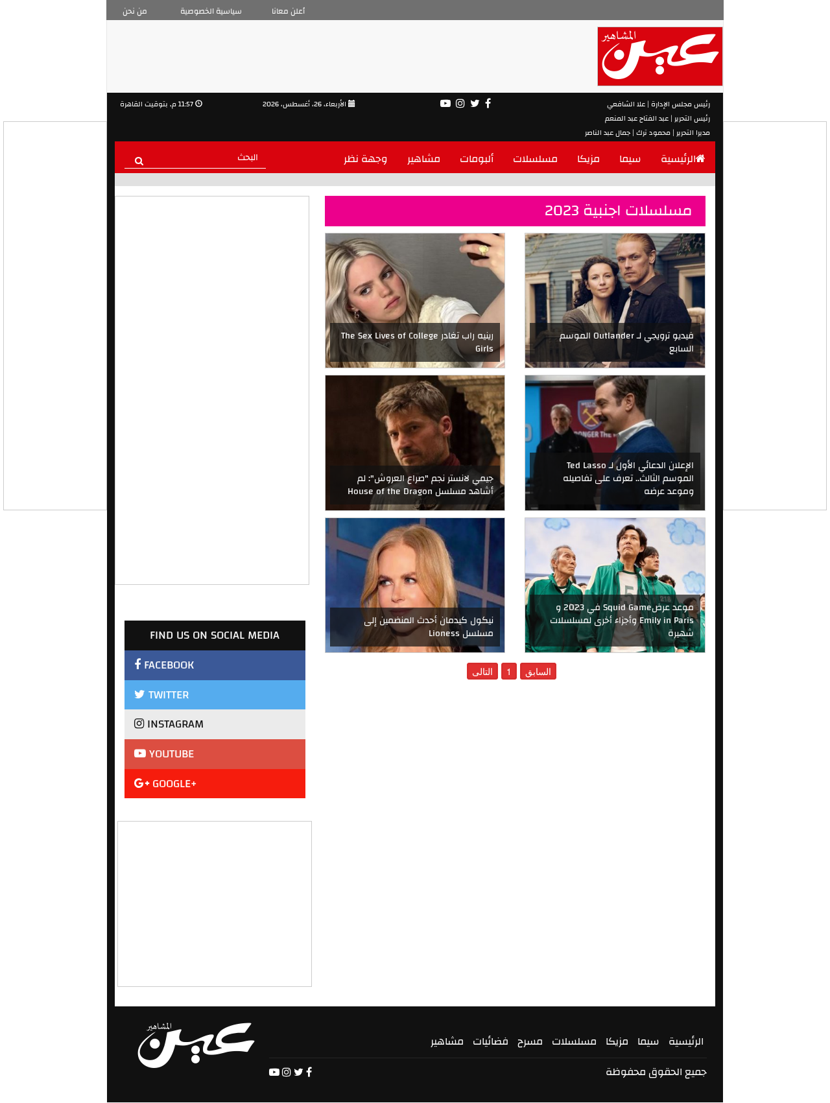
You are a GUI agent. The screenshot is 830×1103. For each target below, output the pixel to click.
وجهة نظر (366, 159)
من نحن (135, 11)
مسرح (530, 1041)
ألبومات (476, 159)
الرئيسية (678, 159)
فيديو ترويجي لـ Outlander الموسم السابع (627, 342)
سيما (630, 159)
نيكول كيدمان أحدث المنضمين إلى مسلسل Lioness (428, 627)
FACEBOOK (167, 665)
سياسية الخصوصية (211, 11)
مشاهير (423, 159)
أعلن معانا (288, 11)
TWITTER (167, 695)
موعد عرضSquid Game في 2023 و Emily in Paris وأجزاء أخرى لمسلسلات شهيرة (622, 620)
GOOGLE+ (173, 783)
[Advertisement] (215, 903)
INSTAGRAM (174, 724)
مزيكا (588, 159)
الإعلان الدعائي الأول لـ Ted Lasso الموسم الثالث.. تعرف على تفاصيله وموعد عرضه (628, 478)
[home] (196, 1045)
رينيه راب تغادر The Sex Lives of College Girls (417, 342)
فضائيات (490, 1041)
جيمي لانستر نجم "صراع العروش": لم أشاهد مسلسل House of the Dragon (420, 485)
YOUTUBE (170, 754)
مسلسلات (535, 159)
